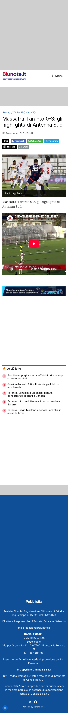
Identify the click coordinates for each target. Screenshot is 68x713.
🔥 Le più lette (11, 368)
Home (6, 112)
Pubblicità (34, 601)
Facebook (19, 141)
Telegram (53, 141)
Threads (11, 147)
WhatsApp (36, 141)
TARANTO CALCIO (24, 112)
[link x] (30, 701)
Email (25, 147)
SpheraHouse (40, 707)
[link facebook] (35, 701)
